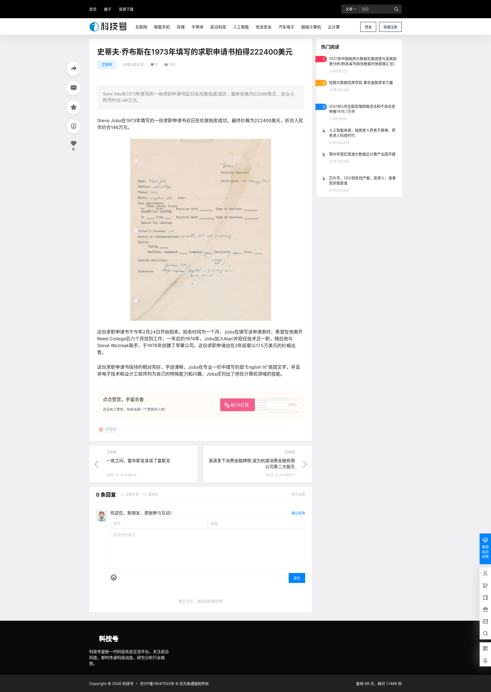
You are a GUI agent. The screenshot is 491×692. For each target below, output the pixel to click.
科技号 (127, 683)
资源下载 (126, 9)
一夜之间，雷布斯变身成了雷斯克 (138, 460)
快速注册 (390, 27)
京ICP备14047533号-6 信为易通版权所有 (174, 683)
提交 (297, 578)
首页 (93, 9)
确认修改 (298, 513)
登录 (368, 27)
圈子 (107, 9)
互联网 (107, 64)
